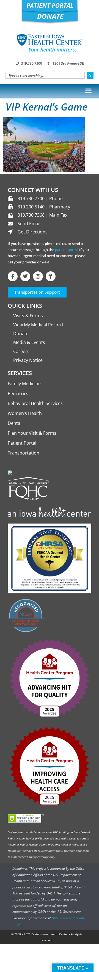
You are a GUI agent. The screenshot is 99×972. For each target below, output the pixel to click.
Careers (21, 351)
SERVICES (20, 373)
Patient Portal (22, 443)
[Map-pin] (51, 276)
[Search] (90, 75)
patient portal (66, 249)
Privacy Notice (28, 360)
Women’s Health (25, 413)
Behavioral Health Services (35, 403)
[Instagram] (38, 276)
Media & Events (29, 342)
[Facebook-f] (13, 276)
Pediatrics (18, 393)
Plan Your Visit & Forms (32, 433)
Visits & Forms (28, 316)
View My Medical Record (38, 325)
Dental (14, 423)
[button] (88, 90)
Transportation (23, 453)
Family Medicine (24, 384)
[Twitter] (25, 276)
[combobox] (45, 75)
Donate (21, 334)
